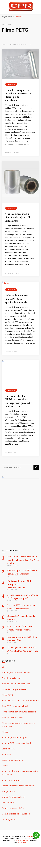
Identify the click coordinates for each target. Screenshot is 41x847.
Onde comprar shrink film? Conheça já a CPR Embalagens (18, 217)
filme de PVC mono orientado (16, 683)
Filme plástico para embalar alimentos (20, 700)
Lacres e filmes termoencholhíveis (18, 785)
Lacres (5, 765)
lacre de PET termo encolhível (16, 743)
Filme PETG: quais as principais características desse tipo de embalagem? (18, 95)
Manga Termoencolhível (13, 797)
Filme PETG (11, 84)
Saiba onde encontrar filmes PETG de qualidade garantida (16, 299)
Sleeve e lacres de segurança (16, 813)
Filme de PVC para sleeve (14, 689)
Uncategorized (9, 819)
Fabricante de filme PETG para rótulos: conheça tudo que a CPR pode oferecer (18, 401)
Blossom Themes (22, 840)
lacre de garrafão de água (14, 737)
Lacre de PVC (8, 748)
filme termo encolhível (12, 717)
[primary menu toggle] (3, 7)
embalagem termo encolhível (16, 672)
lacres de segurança (11, 780)
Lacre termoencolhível (12, 760)
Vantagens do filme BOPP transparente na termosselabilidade (19, 584)
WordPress (21, 842)
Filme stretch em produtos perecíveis (19, 711)
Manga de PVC (9, 791)
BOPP (4, 667)
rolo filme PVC (8, 802)
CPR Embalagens (32, 836)
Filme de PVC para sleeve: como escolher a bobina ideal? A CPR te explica (23, 560)
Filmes (5, 732)
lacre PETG (7, 754)
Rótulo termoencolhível (13, 808)
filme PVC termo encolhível (15, 706)
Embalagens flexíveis (12, 678)
